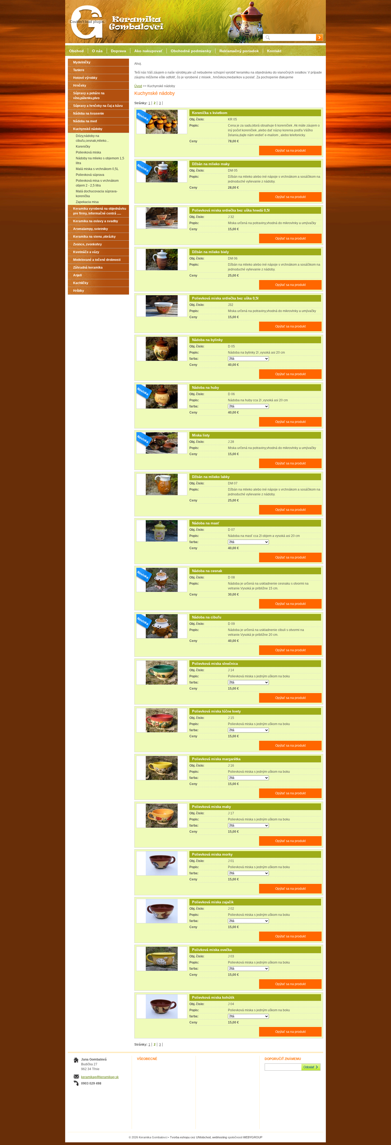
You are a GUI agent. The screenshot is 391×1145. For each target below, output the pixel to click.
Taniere (78, 70)
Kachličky (80, 283)
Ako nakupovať (148, 51)
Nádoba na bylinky (207, 340)
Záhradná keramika (88, 267)
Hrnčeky (79, 85)
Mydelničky (81, 62)
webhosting (219, 1137)
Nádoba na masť (205, 523)
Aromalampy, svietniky (90, 229)
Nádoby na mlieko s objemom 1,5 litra (100, 160)
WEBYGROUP (252, 1137)
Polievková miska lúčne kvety (216, 711)
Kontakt (274, 51)
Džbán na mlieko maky (211, 164)
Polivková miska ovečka (212, 950)
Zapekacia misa (87, 202)
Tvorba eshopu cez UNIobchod (190, 1137)
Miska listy (201, 435)
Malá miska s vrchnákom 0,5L (97, 169)
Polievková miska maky (211, 807)
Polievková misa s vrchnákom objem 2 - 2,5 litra (97, 183)
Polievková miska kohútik (213, 998)
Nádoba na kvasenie (88, 113)
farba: (193, 359)
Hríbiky (78, 291)
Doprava (118, 51)
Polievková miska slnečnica (215, 664)
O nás (97, 51)
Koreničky (83, 146)
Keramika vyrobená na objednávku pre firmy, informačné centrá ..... (99, 211)
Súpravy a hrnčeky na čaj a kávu (98, 106)
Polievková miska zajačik (213, 902)
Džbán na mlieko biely (210, 252)
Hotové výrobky (85, 78)
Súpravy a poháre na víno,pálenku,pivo (89, 95)
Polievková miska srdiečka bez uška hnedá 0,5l (231, 210)
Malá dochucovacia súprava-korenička (97, 193)
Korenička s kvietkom (209, 113)
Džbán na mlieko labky (211, 477)
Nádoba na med (85, 121)
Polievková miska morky (212, 854)
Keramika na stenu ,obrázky (94, 236)
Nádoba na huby (205, 388)
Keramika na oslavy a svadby (95, 221)
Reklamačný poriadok (239, 51)
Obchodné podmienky (191, 51)
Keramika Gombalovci (115, 21)
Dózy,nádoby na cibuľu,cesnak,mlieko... (92, 138)
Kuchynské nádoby (87, 129)
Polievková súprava (90, 175)
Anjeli (77, 275)
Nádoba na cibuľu (206, 617)
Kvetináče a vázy (86, 252)
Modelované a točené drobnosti (96, 260)
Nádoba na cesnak (207, 571)
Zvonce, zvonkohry (87, 244)
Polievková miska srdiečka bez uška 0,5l (225, 298)
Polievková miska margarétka (216, 759)
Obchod (76, 51)
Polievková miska (88, 152)
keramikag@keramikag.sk (100, 1077)
